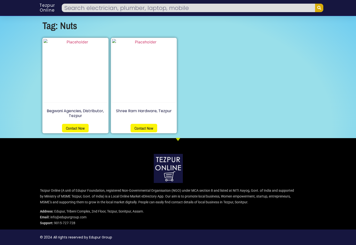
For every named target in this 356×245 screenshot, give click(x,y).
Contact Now (75, 128)
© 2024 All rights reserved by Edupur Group (76, 237)
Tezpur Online (47, 7)
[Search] (319, 8)
